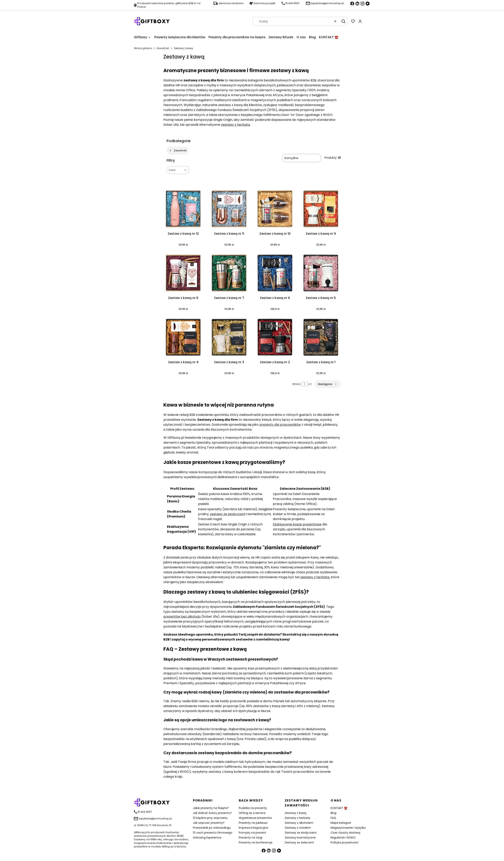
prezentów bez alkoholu (182, 616)
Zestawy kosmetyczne (300, 838)
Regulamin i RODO (343, 838)
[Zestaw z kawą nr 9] (321, 209)
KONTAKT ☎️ (339, 808)
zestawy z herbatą (235, 124)
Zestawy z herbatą (297, 818)
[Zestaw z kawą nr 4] (183, 337)
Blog (333, 813)
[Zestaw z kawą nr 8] (183, 273)
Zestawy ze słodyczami (301, 833)
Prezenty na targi (250, 838)
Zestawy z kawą (295, 813)
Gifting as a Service (252, 813)
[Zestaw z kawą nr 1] (321, 337)
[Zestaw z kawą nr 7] (229, 273)
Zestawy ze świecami (299, 842)
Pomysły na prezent (252, 833)
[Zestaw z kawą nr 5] (321, 273)
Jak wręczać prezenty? (208, 823)
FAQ (333, 818)
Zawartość (163, 48)
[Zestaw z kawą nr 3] (229, 337)
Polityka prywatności (345, 842)
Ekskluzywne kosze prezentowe (297, 524)
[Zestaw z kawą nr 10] (275, 209)
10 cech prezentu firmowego (212, 833)
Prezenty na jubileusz (253, 823)
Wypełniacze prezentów (255, 818)
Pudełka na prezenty (253, 808)
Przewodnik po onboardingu (212, 828)
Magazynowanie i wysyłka (348, 828)
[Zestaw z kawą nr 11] (229, 209)
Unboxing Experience (207, 838)
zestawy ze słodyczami (227, 514)
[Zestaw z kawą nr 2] (275, 337)
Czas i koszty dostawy (345, 833)
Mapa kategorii (341, 823)
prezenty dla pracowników (280, 424)
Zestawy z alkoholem (299, 823)
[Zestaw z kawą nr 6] (275, 273)
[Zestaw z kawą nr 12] (183, 209)
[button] (343, 21)
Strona (296, 384)
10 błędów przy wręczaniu (210, 818)
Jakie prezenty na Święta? (211, 808)
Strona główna (143, 48)
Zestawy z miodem (298, 828)
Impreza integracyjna (253, 828)
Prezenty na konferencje (255, 842)
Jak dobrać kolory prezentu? (212, 813)
